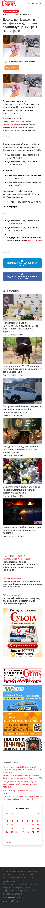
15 (33, 824)
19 (17, 828)
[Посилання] (9, 3)
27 (22, 832)
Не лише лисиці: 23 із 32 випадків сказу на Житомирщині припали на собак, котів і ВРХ (22, 368)
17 (7, 828)
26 (17, 832)
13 (22, 824)
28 (28, 832)
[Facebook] (37, 3)
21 (28, 828)
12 (17, 824)
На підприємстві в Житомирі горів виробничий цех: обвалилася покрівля (22, 530)
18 (12, 828)
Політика (7, 559)
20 (22, 828)
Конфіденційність (10, 901)
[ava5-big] (22, 85)
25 (12, 832)
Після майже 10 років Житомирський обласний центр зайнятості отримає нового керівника (21, 327)
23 (38, 828)
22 (33, 828)
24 (7, 832)
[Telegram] (41, 3)
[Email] (29, 3)
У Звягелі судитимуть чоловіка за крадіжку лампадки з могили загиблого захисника (21, 489)
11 (12, 824)
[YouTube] (33, 3)
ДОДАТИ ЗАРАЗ (12, 68)
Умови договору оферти (14, 897)
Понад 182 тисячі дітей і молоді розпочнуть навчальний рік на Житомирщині (20, 449)
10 (7, 824)
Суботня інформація (21, 559)
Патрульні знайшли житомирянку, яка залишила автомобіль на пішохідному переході (22, 409)
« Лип (8, 842)
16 (38, 824)
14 (28, 824)
